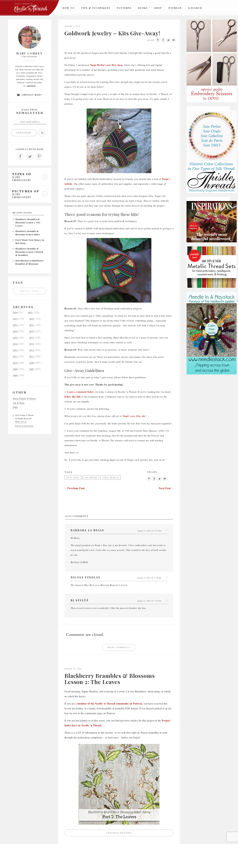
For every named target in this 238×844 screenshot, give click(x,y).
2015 (31, 344)
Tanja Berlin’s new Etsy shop (106, 65)
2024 (15, 319)
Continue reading (140, 833)
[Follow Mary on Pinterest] (39, 156)
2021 (31, 325)
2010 (15, 363)
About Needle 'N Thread (24, 398)
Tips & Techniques (95, 7)
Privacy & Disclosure (24, 426)
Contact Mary (32, 95)
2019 (31, 331)
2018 (15, 338)
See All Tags (29, 291)
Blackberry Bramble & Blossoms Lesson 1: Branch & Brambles (29, 251)
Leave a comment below (80, 392)
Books (143, 7)
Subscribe (24, 133)
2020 (15, 331)
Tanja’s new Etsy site (134, 416)
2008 (15, 369)
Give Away (73, 477)
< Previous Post (74, 488)
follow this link (72, 396)
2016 (15, 344)
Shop (158, 7)
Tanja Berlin (110, 477)
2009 (31, 363)
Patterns (124, 7)
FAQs (15, 407)
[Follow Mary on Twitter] (29, 156)
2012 (15, 356)
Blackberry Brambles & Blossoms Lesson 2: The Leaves (27, 222)
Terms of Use (21, 421)
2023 (31, 319)
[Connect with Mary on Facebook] (20, 156)
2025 (30, 312)
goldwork (90, 477)
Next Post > (166, 488)
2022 (15, 325)
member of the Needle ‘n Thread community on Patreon (109, 703)
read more (31, 85)
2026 (15, 312)
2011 (31, 356)
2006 (15, 375)
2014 (15, 350)
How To (69, 7)
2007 (31, 369)
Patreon (175, 7)
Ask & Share (19, 403)
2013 (31, 350)
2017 (31, 338)
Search (196, 7)
